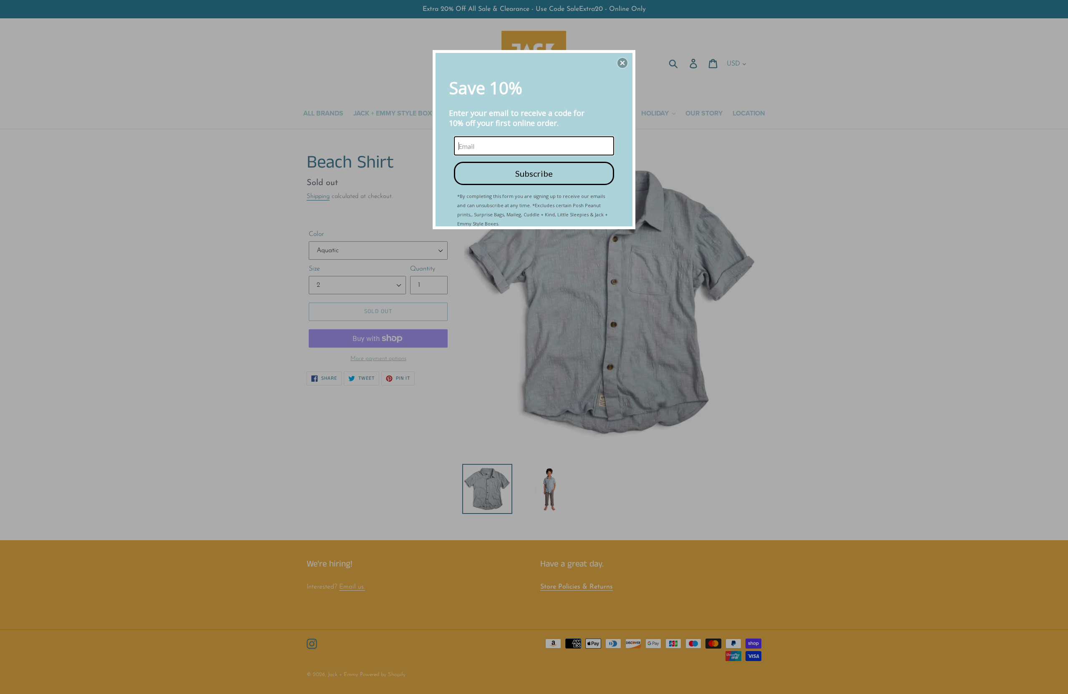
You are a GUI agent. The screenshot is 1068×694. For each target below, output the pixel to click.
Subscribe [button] (534, 173)
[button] (622, 63)
